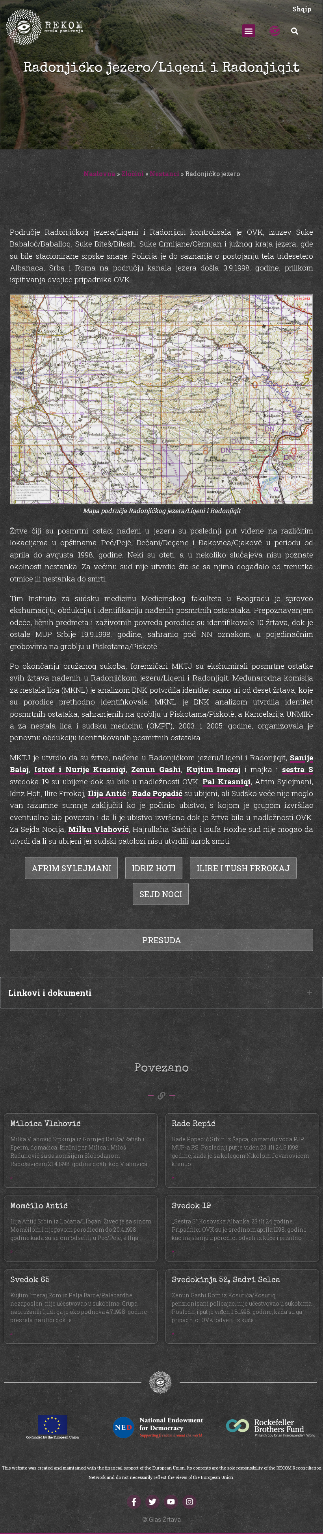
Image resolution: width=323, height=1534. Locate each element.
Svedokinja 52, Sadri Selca (226, 1280)
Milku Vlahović (98, 829)
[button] (248, 30)
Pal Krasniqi (226, 781)
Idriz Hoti (154, 868)
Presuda (161, 939)
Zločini (132, 173)
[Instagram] (189, 1502)
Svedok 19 (191, 1206)
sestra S (297, 769)
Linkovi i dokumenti (50, 993)
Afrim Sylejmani (71, 868)
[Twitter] (152, 1502)
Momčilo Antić (39, 1206)
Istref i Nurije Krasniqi (80, 769)
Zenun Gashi (156, 769)
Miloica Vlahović (45, 1124)
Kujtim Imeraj (213, 769)
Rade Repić (193, 1124)
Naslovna (99, 173)
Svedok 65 (30, 1280)
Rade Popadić (157, 793)
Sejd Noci (160, 893)
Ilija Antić (107, 793)
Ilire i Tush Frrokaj (243, 868)
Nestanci (164, 173)
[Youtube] (171, 1502)
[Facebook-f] (134, 1502)
